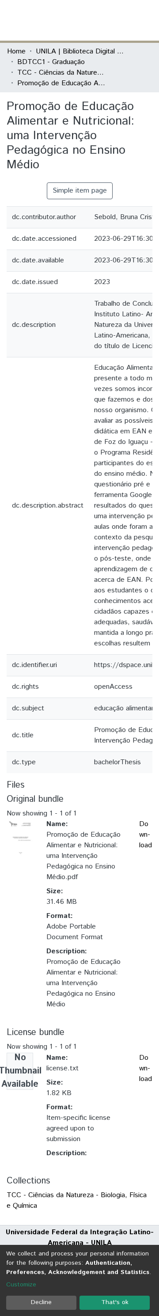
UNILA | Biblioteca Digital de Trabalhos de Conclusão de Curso (80, 51)
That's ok (115, 1302)
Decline (41, 1302)
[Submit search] (87, 20)
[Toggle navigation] (146, 20)
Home (16, 51)
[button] (100, 20)
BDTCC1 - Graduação (51, 62)
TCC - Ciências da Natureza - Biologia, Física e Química (61, 73)
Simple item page (80, 191)
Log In (119, 20)
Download (145, 834)
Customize (21, 1284)
